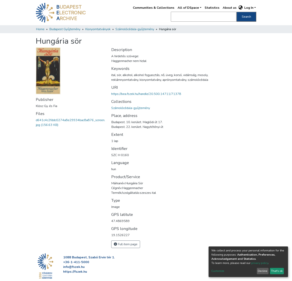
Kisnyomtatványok (98, 29)
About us (230, 8)
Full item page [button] (127, 244)
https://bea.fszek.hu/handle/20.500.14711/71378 (146, 94)
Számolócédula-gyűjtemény (134, 29)
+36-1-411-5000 (76, 262)
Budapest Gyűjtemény (64, 29)
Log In (248, 8)
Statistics (212, 8)
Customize (217, 271)
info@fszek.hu (74, 267)
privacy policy (259, 263)
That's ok (277, 271)
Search (246, 16)
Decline (262, 271)
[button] (240, 7)
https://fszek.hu (75, 271)
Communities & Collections (153, 8)
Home (40, 29)
